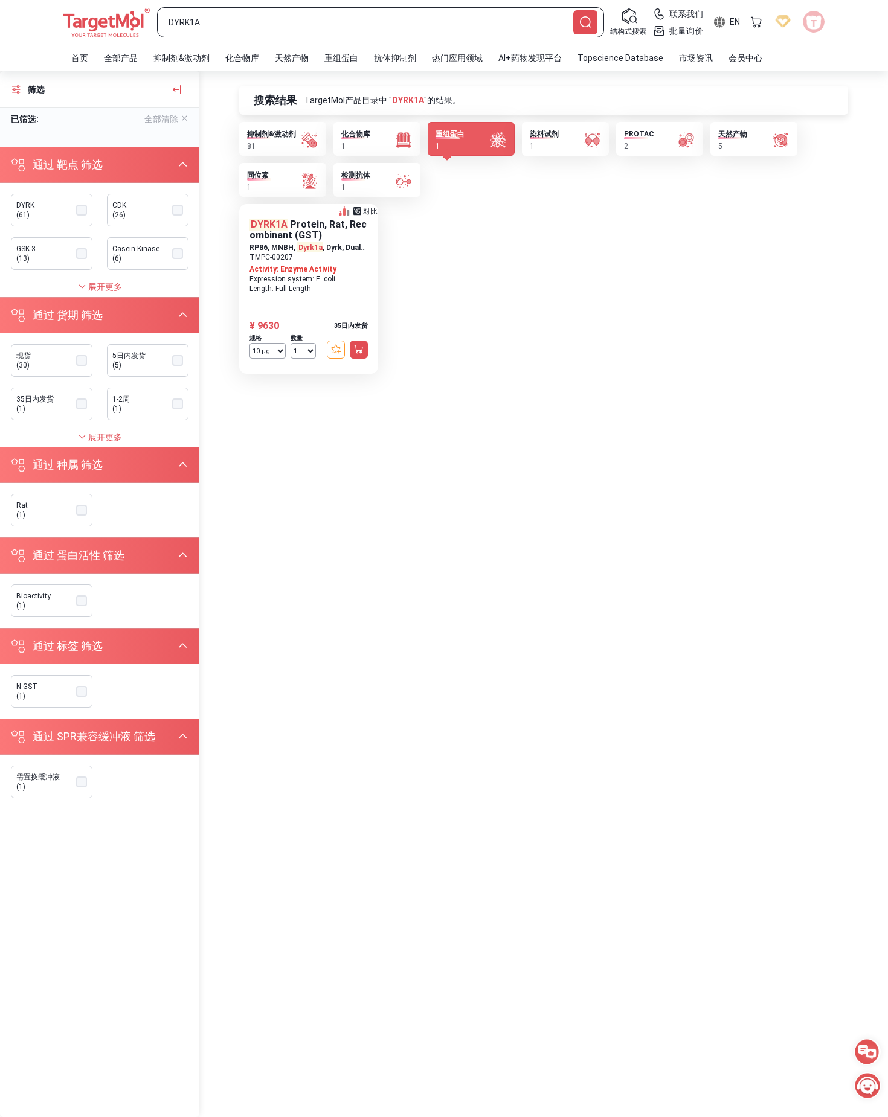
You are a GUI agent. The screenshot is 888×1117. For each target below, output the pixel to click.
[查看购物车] (756, 21)
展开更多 (104, 287)
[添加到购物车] (359, 350)
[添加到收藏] (336, 350)
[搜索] (585, 22)
